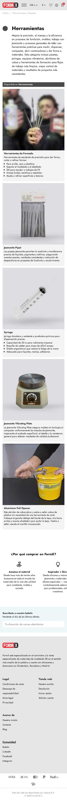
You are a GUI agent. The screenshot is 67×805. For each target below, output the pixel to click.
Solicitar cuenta (46, 698)
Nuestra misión (10, 720)
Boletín (6, 747)
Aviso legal (8, 698)
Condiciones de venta (13, 684)
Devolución (44, 688)
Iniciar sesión (45, 693)
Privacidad (8, 702)
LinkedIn (7, 751)
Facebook (7, 756)
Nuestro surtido (46, 684)
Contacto (7, 724)
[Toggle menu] (24, 5)
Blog (5, 729)
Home (6, 13)
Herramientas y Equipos (24, 13)
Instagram (7, 761)
